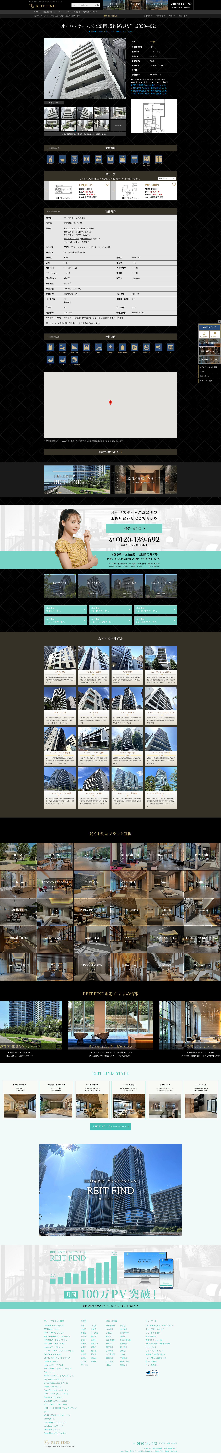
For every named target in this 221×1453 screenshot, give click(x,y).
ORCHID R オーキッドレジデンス (57, 1358)
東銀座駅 (109, 1358)
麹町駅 (123, 1351)
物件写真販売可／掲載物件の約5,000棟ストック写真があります (86, 134)
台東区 (93, 1340)
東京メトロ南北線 (71, 238)
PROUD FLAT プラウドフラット (56, 1340)
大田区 (83, 1347)
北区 (82, 1351)
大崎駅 (123, 1354)
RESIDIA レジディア (52, 1329)
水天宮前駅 (110, 1354)
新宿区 (83, 1333)
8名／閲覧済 (112, 16)
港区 (72, 223)
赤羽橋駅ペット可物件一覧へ (55, 620)
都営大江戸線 (69, 228)
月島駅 (109, 1365)
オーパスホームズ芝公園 (71, 12)
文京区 (83, 1340)
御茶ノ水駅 (124, 1361)
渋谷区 (83, 1329)
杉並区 (93, 1354)
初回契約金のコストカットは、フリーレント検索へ (109, 1305)
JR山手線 (68, 242)
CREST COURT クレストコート (56, 1394)
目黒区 (93, 1336)
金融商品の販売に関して (155, 1354)
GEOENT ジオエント (52, 1430)
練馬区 (93, 1358)
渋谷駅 (123, 1326)
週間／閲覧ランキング (155, 1329)
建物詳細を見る (55, 148)
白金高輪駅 (110, 1340)
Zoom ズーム (49, 1419)
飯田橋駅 (123, 1344)
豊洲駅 (123, 1336)
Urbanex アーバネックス (54, 1347)
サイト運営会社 (154, 566)
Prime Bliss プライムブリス (55, 1433)
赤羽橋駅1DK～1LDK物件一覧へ (102, 620)
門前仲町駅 (124, 1333)
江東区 (93, 1329)
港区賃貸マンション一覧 (51, 12)
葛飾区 (93, 1361)
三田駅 (78, 235)
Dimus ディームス (51, 1361)
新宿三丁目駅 (125, 1340)
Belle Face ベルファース (53, 1426)
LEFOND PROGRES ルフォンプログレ (59, 1351)
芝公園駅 (79, 232)
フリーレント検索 (153, 1333)
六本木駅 (109, 1329)
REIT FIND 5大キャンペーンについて (160, 1326)
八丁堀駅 (109, 1361)
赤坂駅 (109, 1333)
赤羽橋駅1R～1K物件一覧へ (100, 610)
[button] (171, 1026)
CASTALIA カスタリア (53, 1354)
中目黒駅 (123, 1358)
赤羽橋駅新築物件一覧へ (53, 610)
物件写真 (147, 16)
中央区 (93, 1326)
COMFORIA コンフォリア (54, 1333)
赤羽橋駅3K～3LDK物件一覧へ (146, 620)
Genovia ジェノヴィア (53, 1387)
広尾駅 (109, 1336)
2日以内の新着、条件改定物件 (158, 1344)
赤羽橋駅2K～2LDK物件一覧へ (146, 610)
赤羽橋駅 (81, 228)
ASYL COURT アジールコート (56, 1404)
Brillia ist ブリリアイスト (54, 1365)
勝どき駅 (109, 1347)
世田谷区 (94, 1344)
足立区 (83, 1361)
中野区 (83, 1354)
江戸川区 (84, 1365)
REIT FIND (37, 12)
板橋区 (83, 1358)
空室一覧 (182, 16)
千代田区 (94, 1333)
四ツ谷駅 (123, 1347)
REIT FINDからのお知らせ (156, 1358)
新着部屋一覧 (151, 1336)
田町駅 (77, 242)
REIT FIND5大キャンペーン (109, 1126)
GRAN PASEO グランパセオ (55, 1379)
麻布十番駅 (86, 238)
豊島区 (93, 1347)
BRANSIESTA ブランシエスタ (56, 1401)
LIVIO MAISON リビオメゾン (55, 1422)
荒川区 (93, 1351)
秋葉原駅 (123, 1365)
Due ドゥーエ (49, 1372)
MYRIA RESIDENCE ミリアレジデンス (59, 1376)
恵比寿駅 (123, 1329)
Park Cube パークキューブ (54, 1344)
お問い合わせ (132, 528)
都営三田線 (69, 232)
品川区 (83, 1336)
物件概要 (159, 16)
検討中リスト (151, 1347)
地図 (171, 16)
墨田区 (83, 1344)
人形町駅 (109, 1351)
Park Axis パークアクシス (54, 1326)
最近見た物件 (204, 337)
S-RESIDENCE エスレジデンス (56, 1383)
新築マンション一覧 (154, 1340)
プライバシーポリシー (155, 1351)
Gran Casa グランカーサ (53, 1397)
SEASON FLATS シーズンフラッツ (57, 1369)
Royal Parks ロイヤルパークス (56, 1390)
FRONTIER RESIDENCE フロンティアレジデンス (60, 1410)
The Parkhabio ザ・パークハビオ (57, 1336)
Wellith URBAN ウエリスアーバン (57, 1415)
